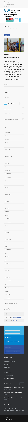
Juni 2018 (7, 270)
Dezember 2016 (8, 298)
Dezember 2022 (8, 222)
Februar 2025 (8, 170)
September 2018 (8, 267)
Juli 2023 (6, 204)
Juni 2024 (7, 184)
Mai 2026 (6, 142)
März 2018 (7, 274)
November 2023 (8, 201)
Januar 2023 (7, 218)
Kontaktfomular (16, 320)
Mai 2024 (6, 187)
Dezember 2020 (8, 239)
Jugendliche (8, 337)
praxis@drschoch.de (10, 4)
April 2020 (7, 246)
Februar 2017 (8, 294)
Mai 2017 (6, 287)
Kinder (6, 328)
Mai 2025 (6, 166)
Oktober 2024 (8, 177)
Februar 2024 (8, 194)
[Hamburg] (14, 45)
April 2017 (7, 291)
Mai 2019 (6, 256)
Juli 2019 (6, 253)
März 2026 (7, 146)
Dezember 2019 (8, 249)
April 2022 (7, 229)
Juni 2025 (7, 163)
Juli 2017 (6, 284)
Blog (10, 28)
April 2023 (7, 211)
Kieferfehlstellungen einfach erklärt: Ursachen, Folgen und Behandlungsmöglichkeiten (14, 387)
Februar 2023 (8, 215)
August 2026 (7, 132)
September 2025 (8, 156)
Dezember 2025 (8, 153)
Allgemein (6, 84)
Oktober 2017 (8, 280)
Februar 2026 (8, 149)
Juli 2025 (6, 159)
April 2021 (7, 236)
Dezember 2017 (8, 277)
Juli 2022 (6, 225)
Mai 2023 (6, 208)
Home (5, 28)
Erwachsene (8, 347)
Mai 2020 (6, 242)
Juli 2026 (6, 135)
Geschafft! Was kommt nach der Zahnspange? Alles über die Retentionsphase (14, 392)
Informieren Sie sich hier (12, 332)
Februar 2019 (8, 260)
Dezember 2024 (8, 173)
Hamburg (6, 54)
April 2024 (7, 191)
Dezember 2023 (8, 198)
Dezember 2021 (8, 232)
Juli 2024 (6, 180)
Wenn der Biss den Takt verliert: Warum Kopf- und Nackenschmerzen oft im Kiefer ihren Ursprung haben (14, 397)
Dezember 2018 (8, 263)
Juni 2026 (7, 139)
